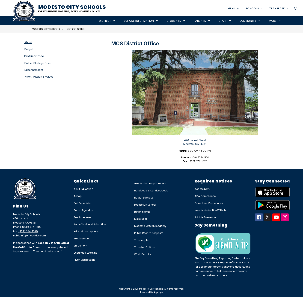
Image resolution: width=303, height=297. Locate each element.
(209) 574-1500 (31, 227)
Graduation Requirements (150, 183)
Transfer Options (144, 247)
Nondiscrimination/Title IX (210, 210)
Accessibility (202, 189)
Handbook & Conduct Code (151, 190)
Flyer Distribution (84, 260)
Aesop (78, 196)
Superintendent (33, 69)
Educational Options (86, 231)
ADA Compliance (205, 196)
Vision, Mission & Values (38, 76)
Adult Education (83, 189)
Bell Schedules (82, 203)
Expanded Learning (85, 253)
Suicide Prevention (206, 217)
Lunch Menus (142, 212)
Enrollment (80, 245)
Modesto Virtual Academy (150, 226)
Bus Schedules (82, 217)
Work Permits (142, 254)
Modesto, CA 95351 (195, 144)
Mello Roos (140, 219)
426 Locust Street (195, 140)
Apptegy (158, 292)
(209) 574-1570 (28, 231)
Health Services (143, 197)
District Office (76, 29)
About (28, 42)
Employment (82, 238)
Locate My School (145, 205)
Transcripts (141, 240)
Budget (28, 49)
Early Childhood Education (90, 224)
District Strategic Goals (37, 63)
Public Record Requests (148, 233)
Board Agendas (83, 210)
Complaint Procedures (209, 203)
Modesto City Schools (46, 29)
